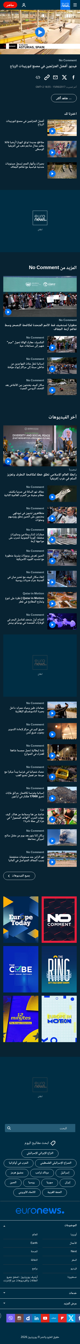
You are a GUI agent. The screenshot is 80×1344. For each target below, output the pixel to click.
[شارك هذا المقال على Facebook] (73, 77)
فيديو (74, 1268)
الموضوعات (70, 1225)
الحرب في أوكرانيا (18, 1163)
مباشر (10, 5)
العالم (35, 1234)
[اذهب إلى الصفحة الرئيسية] (65, 5)
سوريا (50, 1182)
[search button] (9, 1128)
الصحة (34, 1251)
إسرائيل (65, 1172)
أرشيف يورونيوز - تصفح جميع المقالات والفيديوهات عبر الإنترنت (20, 1279)
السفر (74, 1260)
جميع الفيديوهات (21, 875)
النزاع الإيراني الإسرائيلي (40, 1153)
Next (74, 1251)
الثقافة (34, 1260)
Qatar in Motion (33, 593)
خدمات (73, 1293)
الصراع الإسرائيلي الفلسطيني (55, 1163)
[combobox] (40, 1128)
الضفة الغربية (54, 1192)
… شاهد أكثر (64, 98)
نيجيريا (73, 469)
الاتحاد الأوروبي (26, 1192)
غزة (42, 809)
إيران (67, 1182)
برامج (35, 1268)
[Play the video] (40, 32)
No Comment (68, 320)
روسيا (31, 1182)
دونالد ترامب (42, 1172)
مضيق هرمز (17, 1172)
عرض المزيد (70, 1303)
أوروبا (74, 1234)
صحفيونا (72, 1277)
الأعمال (73, 1243)
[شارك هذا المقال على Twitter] (64, 77)
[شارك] (55, 77)
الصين (13, 1182)
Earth (34, 1243)
